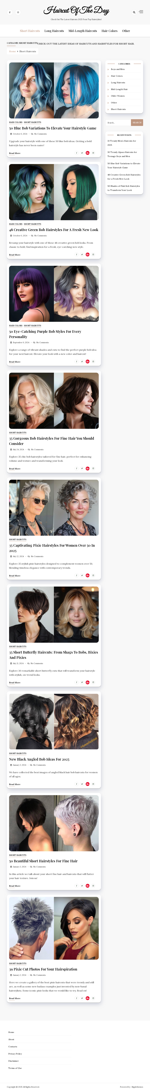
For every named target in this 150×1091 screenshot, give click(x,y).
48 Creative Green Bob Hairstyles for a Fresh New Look (53, 229)
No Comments (40, 134)
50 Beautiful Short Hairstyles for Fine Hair (43, 860)
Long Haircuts (54, 31)
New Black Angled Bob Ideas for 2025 (39, 759)
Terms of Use (15, 1068)
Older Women (118, 96)
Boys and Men (118, 69)
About (11, 1039)
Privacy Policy (15, 1053)
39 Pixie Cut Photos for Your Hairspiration (43, 969)
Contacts (12, 1046)
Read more (14, 153)
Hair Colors (109, 31)
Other (126, 31)
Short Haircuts (30, 31)
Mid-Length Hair (119, 89)
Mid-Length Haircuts (83, 31)
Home (11, 1032)
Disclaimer (13, 1061)
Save (88, 153)
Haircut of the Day (76, 11)
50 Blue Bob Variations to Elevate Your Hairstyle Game (52, 128)
